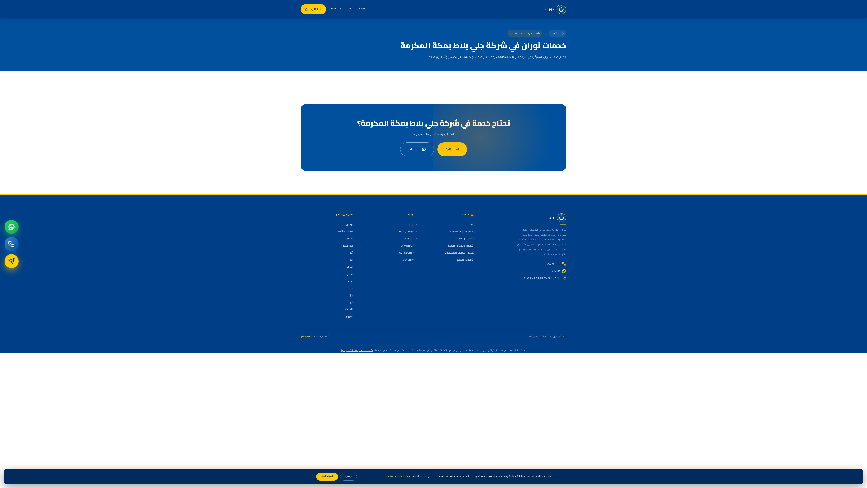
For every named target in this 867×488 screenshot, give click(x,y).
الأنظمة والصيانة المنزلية (461, 245)
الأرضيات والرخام (465, 259)
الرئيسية (555, 33)
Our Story (408, 259)
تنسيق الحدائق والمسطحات (459, 252)
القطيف (348, 267)
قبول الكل (327, 476)
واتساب (414, 149)
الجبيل (350, 274)
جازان (350, 295)
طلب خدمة (336, 9)
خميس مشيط (345, 231)
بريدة (350, 288)
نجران (350, 302)
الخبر (351, 259)
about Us (408, 238)
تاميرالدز (305, 336)
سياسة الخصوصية (396, 476)
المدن (350, 9)
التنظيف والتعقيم (464, 238)
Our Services (406, 252)
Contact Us (407, 245)
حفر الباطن (347, 245)
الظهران (349, 316)
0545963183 (553, 263)
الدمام (349, 238)
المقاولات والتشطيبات (462, 231)
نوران (411, 224)
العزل (471, 224)
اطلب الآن (311, 9)
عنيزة (350, 281)
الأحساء (349, 309)
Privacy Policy (406, 231)
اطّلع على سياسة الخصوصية (357, 350)
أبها (351, 252)
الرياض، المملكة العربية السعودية (542, 277)
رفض (348, 476)
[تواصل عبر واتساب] (12, 227)
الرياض (349, 224)
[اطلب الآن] (12, 261)
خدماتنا (362, 9)
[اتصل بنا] (12, 244)
